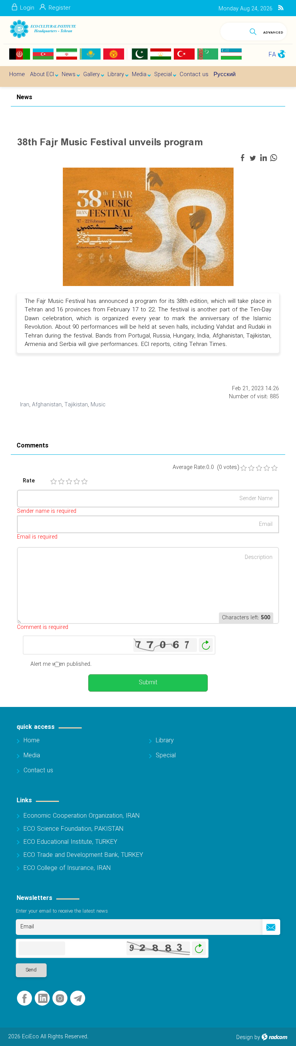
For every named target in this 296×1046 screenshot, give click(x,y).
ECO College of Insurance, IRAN (67, 868)
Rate (29, 481)
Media (32, 755)
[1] (53, 481)
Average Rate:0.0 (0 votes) (206, 468)
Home (32, 740)
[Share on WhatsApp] (273, 158)
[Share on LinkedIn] (263, 158)
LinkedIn (42, 998)
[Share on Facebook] (242, 158)
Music (98, 405)
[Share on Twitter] (252, 158)
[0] (243, 468)
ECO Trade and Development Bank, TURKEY (83, 855)
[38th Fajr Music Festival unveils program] (148, 226)
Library (165, 740)
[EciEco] (42, 29)
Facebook (24, 998)
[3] (69, 481)
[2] (61, 481)
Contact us (38, 770)
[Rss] (281, 8)
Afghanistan (47, 405)
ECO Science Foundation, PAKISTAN (73, 829)
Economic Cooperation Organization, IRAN (82, 816)
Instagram (60, 998)
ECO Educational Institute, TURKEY (70, 842)
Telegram (78, 998)
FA (272, 55)
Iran (24, 405)
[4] (76, 481)
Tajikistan (76, 405)
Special (166, 755)
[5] (84, 481)
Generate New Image (206, 645)
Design (244, 1037)
